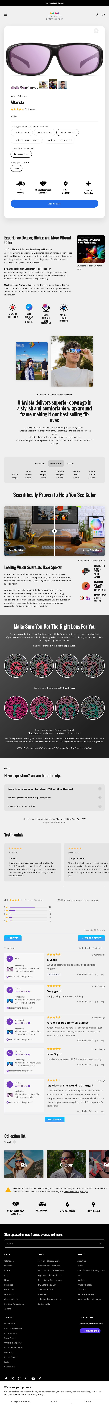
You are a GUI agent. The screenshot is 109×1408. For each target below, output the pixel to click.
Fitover (7, 1280)
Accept (54, 1401)
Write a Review (94, 938)
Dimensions (56, 463)
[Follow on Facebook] (6, 1378)
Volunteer (42, 1294)
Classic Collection (12, 1299)
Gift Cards (9, 1289)
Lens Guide (9, 1323)
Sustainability (44, 1304)
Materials (40, 463)
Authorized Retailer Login (89, 1299)
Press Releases (84, 1284)
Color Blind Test (45, 1289)
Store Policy (10, 1338)
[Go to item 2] (24, 87)
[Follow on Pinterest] (26, 1378)
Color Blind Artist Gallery (49, 1299)
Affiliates (81, 1289)
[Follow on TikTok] (40, 1378)
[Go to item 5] (53, 84)
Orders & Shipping (13, 1342)
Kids (6, 1275)
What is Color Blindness (49, 1265)
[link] (22, 132)
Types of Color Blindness (49, 1275)
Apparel (8, 1308)
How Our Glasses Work (49, 1260)
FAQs (6, 1362)
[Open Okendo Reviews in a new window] (94, 930)
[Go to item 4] (43, 85)
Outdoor (8, 1265)
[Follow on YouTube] (33, 1378)
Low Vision (9, 1294)
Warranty (8, 1352)
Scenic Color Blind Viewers (50, 1280)
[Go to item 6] (62, 85)
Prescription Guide (13, 1328)
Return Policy (10, 1333)
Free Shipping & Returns (54, 3)
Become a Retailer (86, 1294)
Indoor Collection (19, 96)
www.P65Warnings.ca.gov (76, 1191)
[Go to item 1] (15, 87)
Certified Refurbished (14, 1304)
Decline (87, 1401)
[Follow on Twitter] (13, 1378)
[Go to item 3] (34, 87)
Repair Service (11, 1357)
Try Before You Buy (47, 1284)
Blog (79, 1275)
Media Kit (81, 1280)
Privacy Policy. (37, 1394)
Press (80, 1265)
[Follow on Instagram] (19, 1378)
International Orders (14, 1347)
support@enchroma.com (91, 1323)
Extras (70, 463)
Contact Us (9, 1366)
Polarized (8, 1284)
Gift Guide (9, 1260)
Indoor (7, 1270)
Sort (81, 948)
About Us (81, 1260)
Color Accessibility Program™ (91, 1270)
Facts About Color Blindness (51, 1270)
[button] (54, 109)
